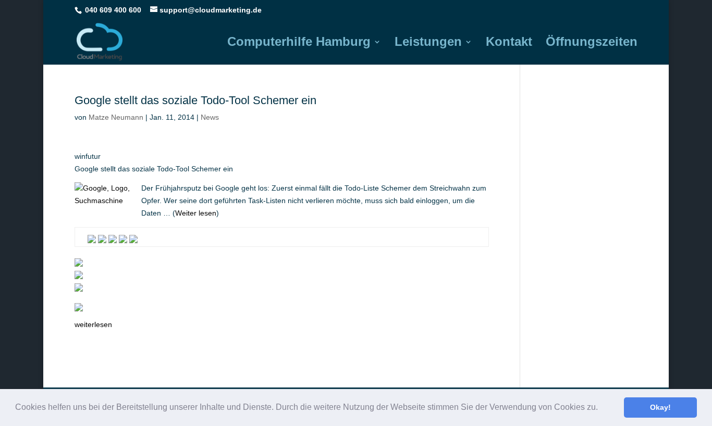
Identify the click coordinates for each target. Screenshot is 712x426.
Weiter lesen (195, 213)
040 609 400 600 (113, 10)
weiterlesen (93, 324)
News (210, 117)
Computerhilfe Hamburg (299, 43)
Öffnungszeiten (591, 43)
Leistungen (428, 43)
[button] (601, 408)
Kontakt (509, 43)
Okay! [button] (660, 407)
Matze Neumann (116, 117)
